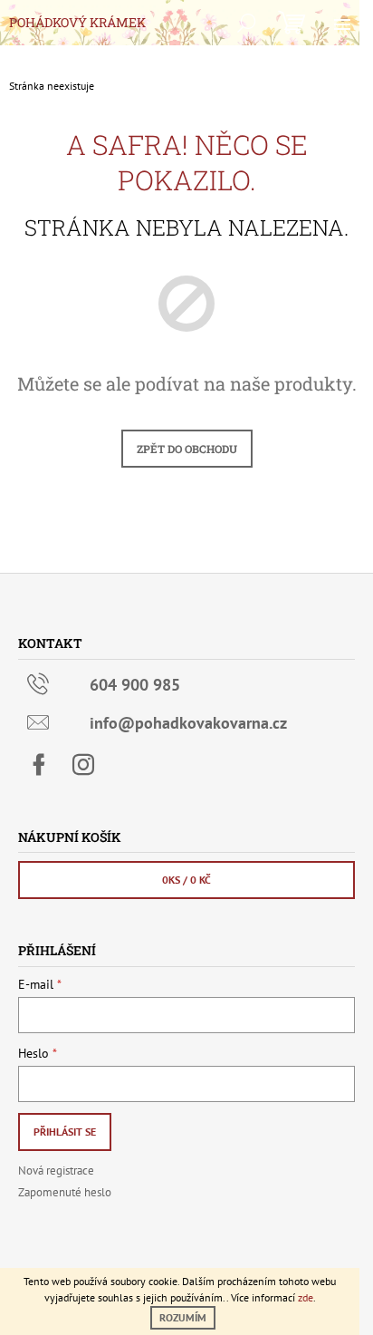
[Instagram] (83, 765)
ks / (186, 879)
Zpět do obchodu (187, 448)
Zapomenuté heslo (64, 1192)
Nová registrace (56, 1170)
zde (305, 1297)
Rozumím (182, 1317)
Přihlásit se (64, 1131)
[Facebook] (39, 765)
